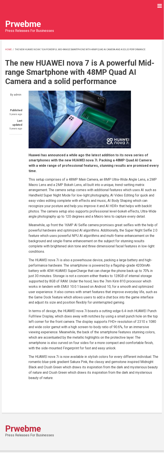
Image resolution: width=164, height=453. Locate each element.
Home (8, 49)
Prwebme (23, 24)
